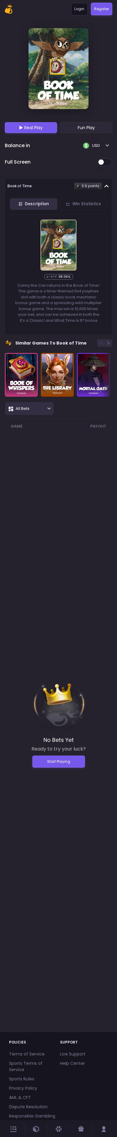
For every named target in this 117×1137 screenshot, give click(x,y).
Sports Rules (21, 1079)
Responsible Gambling (32, 1116)
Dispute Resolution (28, 1107)
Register (101, 8)
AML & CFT (20, 1097)
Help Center (72, 1063)
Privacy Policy (23, 1088)
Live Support (73, 1054)
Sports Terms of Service (26, 1066)
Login (79, 8)
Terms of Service (27, 1054)
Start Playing (58, 761)
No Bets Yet (59, 740)
